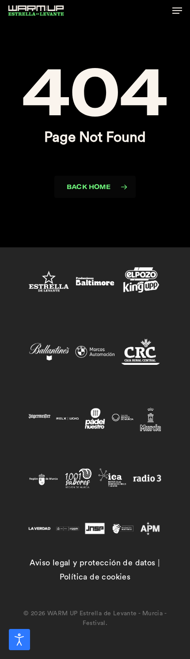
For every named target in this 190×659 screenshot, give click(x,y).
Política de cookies (95, 577)
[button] (177, 10)
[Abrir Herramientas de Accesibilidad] (19, 639)
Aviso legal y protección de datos (92, 563)
